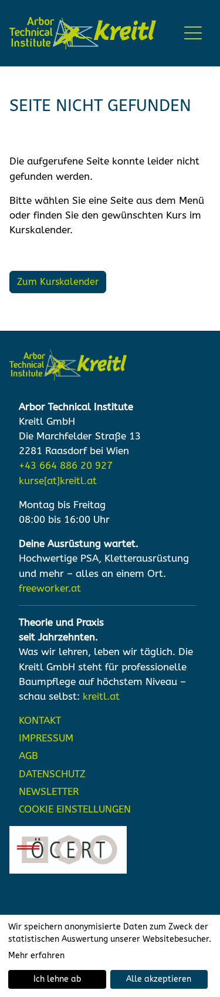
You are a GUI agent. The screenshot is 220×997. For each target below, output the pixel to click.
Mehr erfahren (36, 956)
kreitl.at (101, 696)
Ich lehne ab (57, 979)
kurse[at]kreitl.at (58, 480)
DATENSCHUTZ (52, 774)
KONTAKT (40, 720)
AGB (28, 755)
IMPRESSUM (46, 738)
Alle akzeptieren (158, 979)
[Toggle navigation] (194, 33)
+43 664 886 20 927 (66, 465)
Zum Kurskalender (58, 281)
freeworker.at (50, 588)
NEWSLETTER (49, 791)
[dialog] (110, 956)
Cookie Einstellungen (75, 809)
